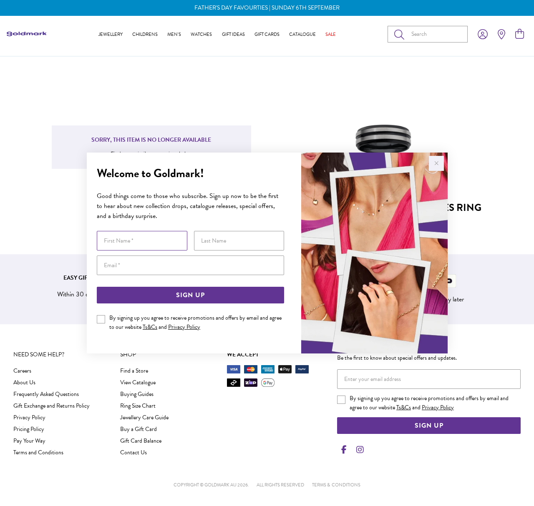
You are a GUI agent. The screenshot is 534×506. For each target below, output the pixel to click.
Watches (201, 34)
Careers (22, 370)
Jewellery (110, 34)
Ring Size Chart (138, 405)
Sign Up (190, 295)
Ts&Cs (150, 327)
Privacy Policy (184, 327)
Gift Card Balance (140, 440)
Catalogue (302, 34)
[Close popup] (436, 163)
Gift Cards (267, 34)
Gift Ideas (233, 34)
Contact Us (133, 452)
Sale (330, 34)
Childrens (145, 34)
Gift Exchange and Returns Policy (51, 405)
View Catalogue (138, 382)
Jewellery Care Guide (144, 417)
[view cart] (519, 34)
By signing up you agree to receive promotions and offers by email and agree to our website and (195, 322)
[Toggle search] (401, 34)
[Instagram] (358, 450)
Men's (174, 34)
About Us (24, 382)
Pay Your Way (29, 440)
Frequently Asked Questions (46, 394)
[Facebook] (343, 450)
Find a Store (134, 370)
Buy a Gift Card (138, 429)
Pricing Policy (28, 429)
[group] (267, 8)
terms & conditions (336, 484)
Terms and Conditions (38, 452)
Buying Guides (137, 394)
